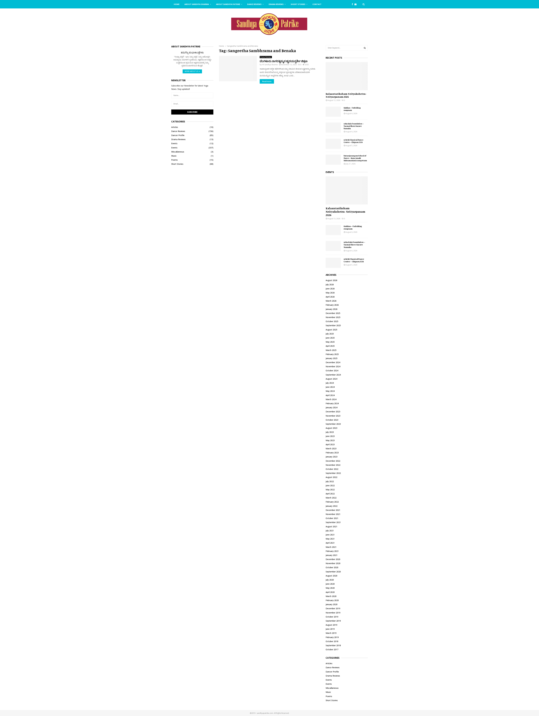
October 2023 (332, 419)
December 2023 (333, 411)
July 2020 (330, 579)
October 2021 (332, 518)
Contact (316, 4)
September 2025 (333, 325)
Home (176, 4)
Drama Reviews (276, 4)
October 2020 (332, 567)
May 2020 (330, 588)
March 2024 (331, 399)
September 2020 (333, 571)
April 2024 (330, 395)
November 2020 (333, 563)
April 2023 (330, 444)
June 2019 (330, 629)
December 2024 (333, 362)
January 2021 (331, 555)
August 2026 (331, 280)
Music (174, 155)
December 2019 (333, 608)
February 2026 (332, 305)
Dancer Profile (177, 135)
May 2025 (330, 342)
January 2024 (331, 407)
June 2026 (330, 288)
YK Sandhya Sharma (270, 64)
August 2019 (331, 625)
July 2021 (330, 530)
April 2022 (330, 493)
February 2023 (332, 452)
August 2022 (331, 477)
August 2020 (331, 575)
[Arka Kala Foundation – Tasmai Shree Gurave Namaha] (333, 128)
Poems (174, 160)
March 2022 (331, 497)
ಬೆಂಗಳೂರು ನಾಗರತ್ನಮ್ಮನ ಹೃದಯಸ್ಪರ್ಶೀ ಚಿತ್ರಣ (284, 61)
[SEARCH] (365, 48)
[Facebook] (353, 4)
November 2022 (333, 465)
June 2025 (330, 337)
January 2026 (331, 309)
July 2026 (330, 284)
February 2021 (332, 551)
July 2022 (330, 481)
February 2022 (332, 501)
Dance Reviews (254, 4)
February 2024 (332, 403)
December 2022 (333, 461)
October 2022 (332, 469)
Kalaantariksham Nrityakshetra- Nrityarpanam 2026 (346, 95)
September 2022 (333, 473)
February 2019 (332, 637)
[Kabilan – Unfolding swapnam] (333, 112)
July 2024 (330, 383)
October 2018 (332, 641)
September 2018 (333, 645)
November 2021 (333, 514)
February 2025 (332, 354)
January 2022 (331, 506)
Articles (174, 127)
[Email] (356, 4)
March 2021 (331, 547)
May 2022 (330, 489)
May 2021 (330, 538)
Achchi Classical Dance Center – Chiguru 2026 (353, 141)
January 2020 (331, 604)
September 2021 (333, 522)
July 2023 (330, 432)
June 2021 (330, 534)
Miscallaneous (177, 151)
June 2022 (330, 485)
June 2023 (330, 436)
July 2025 (330, 333)
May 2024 (330, 391)
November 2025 (333, 317)
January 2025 (331, 358)
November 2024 (333, 366)
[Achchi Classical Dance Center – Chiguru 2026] (333, 144)
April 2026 (330, 296)
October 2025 (332, 321)
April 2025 (330, 346)
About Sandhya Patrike (228, 4)
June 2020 (330, 583)
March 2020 (331, 596)
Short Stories (298, 4)
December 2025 (333, 313)
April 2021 (330, 542)
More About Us (191, 71)
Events (174, 143)
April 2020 (330, 592)
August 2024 (331, 378)
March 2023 (331, 448)
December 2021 (333, 510)
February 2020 (332, 600)
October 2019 (332, 616)
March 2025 (331, 350)
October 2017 (332, 649)
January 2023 (331, 456)
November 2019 (333, 612)
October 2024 (332, 370)
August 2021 (331, 526)
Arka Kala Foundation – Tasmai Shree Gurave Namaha (354, 126)
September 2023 (333, 424)
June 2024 (330, 387)
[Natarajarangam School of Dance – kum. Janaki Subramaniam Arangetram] (333, 160)
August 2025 (331, 329)
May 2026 (330, 292)
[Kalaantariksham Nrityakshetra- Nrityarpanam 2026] (347, 76)
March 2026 (331, 300)
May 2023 (330, 440)
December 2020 (333, 559)
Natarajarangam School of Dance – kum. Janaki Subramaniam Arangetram (355, 158)
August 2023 (331, 428)
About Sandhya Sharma (196, 4)
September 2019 (333, 620)
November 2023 (333, 415)
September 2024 (333, 374)
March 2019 (331, 633)
